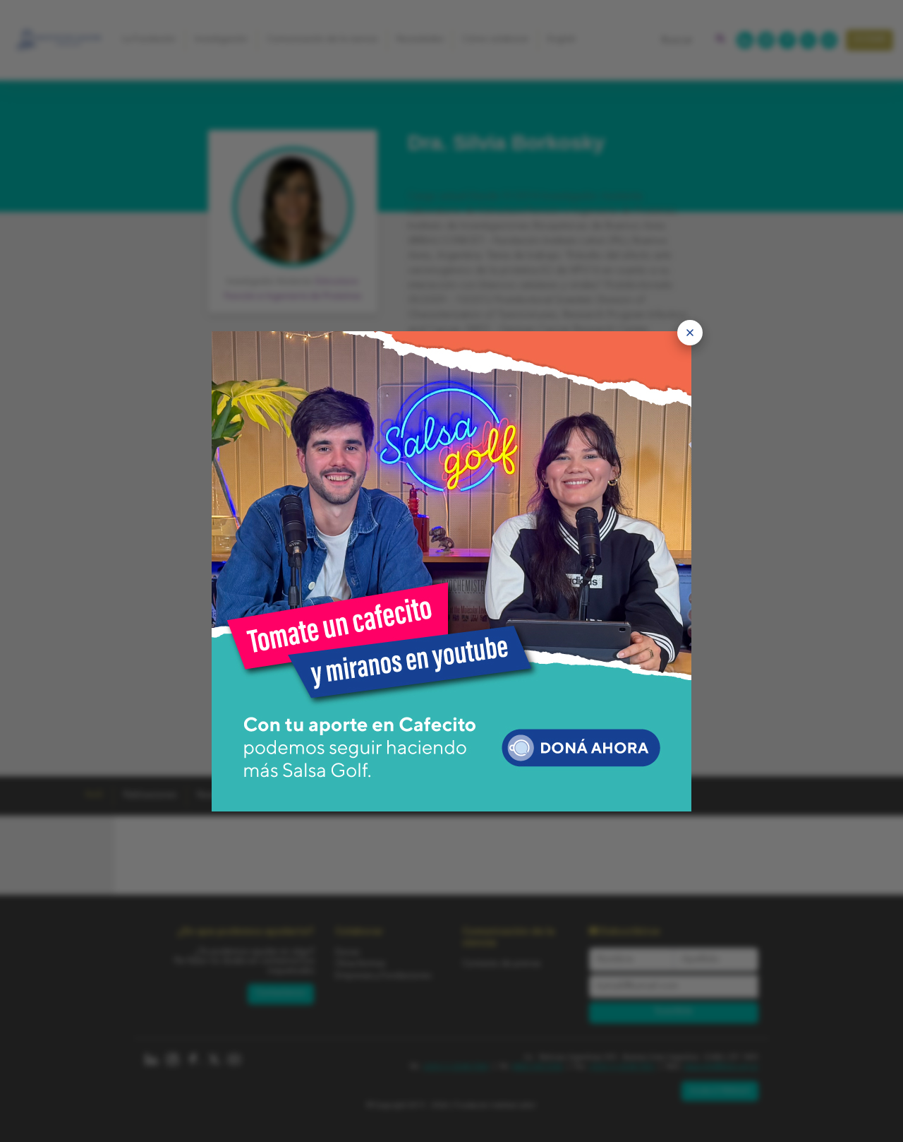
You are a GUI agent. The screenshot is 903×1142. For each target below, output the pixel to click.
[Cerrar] (690, 332)
